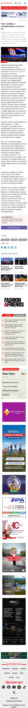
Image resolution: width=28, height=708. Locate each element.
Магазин (14, 673)
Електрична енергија (10, 390)
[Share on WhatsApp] (8, 247)
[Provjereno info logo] (6, 3)
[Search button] (16, 3)
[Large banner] (14, 14)
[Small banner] (14, 302)
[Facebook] (8, 687)
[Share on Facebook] (2, 247)
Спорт (2, 20)
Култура (11, 677)
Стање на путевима (10, 386)
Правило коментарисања (14, 701)
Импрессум (14, 698)
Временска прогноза (10, 382)
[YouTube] (14, 687)
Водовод (5, 395)
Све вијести (5, 669)
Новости (7, 673)
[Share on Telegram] (12, 247)
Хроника (23, 669)
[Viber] (3, 687)
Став (17, 677)
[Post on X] (15, 247)
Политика (15, 669)
